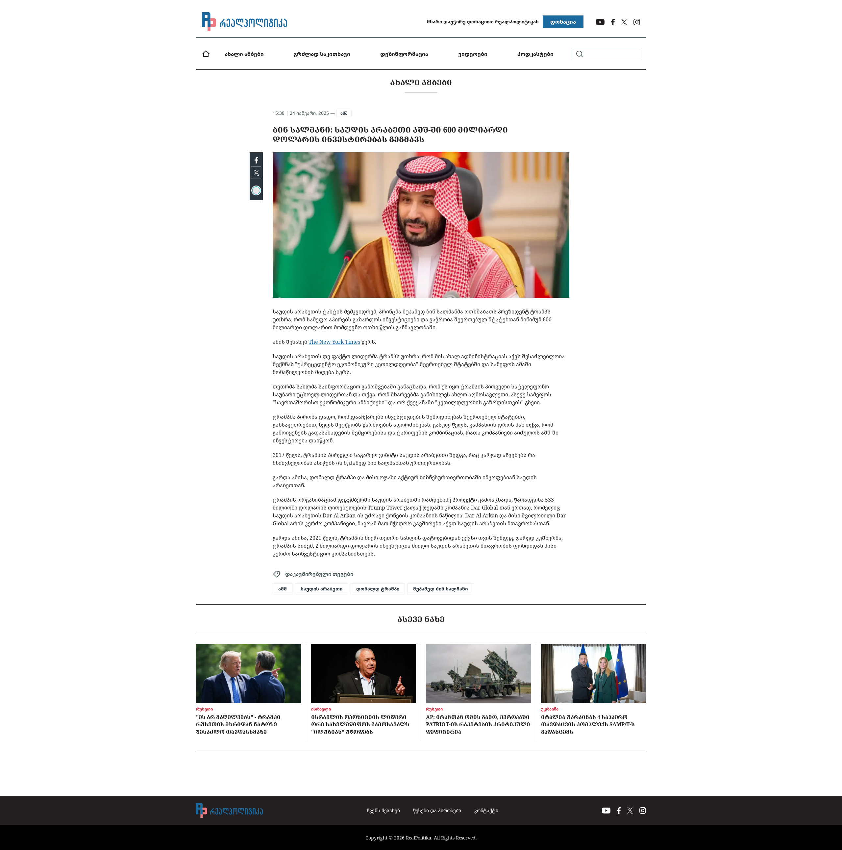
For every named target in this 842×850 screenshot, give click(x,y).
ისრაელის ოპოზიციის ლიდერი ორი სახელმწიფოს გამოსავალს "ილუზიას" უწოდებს (360, 724)
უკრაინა (549, 709)
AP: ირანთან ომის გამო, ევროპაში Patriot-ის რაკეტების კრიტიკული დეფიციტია (478, 724)
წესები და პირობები (437, 810)
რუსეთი (204, 709)
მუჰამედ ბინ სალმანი (440, 589)
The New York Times (334, 341)
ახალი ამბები (244, 54)
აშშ (343, 113)
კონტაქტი (486, 810)
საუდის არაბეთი (321, 589)
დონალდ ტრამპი (377, 589)
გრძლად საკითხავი (322, 54)
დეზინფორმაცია (404, 54)
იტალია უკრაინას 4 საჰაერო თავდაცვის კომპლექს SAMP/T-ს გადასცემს (588, 724)
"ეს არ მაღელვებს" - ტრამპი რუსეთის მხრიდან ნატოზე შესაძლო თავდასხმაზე (238, 724)
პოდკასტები (535, 54)
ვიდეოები (472, 54)
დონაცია (563, 21)
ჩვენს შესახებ (383, 810)
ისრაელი (321, 709)
